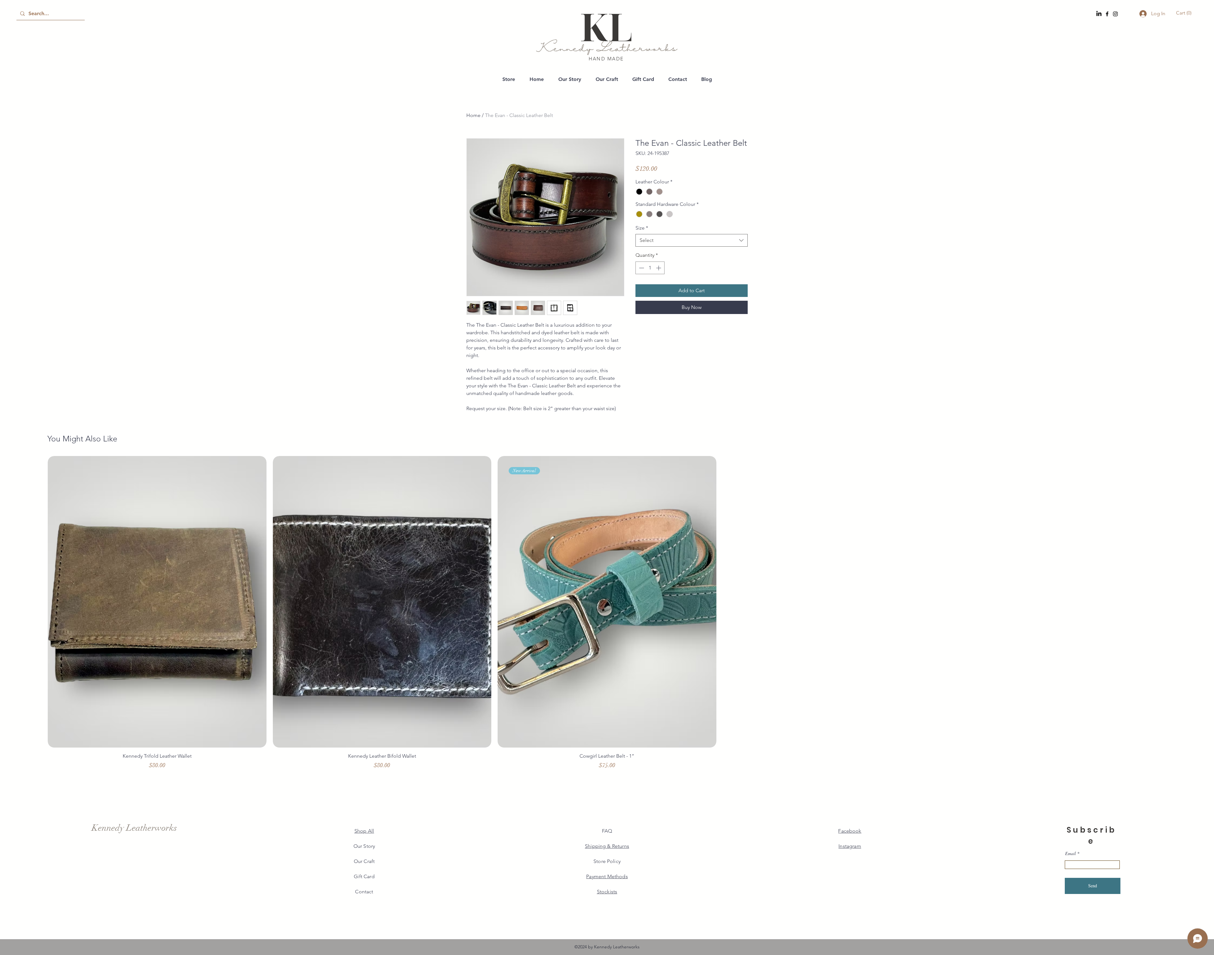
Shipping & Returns (607, 846)
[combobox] (691, 240)
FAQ (607, 831)
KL (606, 26)
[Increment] (659, 268)
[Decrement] (640, 268)
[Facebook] (1107, 14)
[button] (1184, 13)
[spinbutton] (650, 268)
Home (473, 115)
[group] (607, 616)
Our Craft (364, 861)
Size (641, 228)
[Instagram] (1115, 14)
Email (1070, 853)
